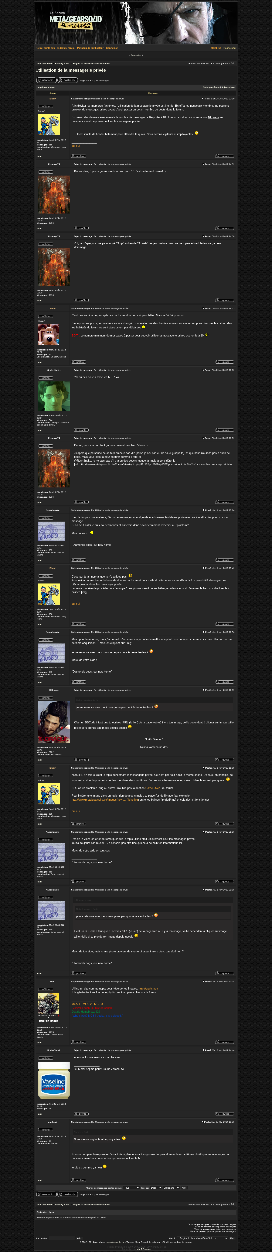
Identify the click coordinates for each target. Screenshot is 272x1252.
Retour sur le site (45, 48)
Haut (39, 156)
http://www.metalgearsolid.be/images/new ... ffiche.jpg (105, 799)
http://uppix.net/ (148, 988)
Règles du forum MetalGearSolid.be (91, 63)
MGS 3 (98, 1004)
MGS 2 (87, 1004)
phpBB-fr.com (143, 1249)
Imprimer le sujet (46, 87)
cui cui (76, 145)
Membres (216, 48)
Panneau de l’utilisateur (90, 48)
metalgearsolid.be (116, 1242)
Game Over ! (153, 788)
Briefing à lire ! (62, 63)
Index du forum (66, 48)
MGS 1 (76, 1004)
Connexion (112, 48)
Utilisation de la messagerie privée (70, 70)
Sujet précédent (211, 87)
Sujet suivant (228, 87)
